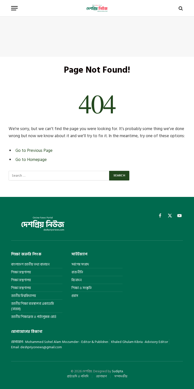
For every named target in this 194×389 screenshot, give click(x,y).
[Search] (180, 8)
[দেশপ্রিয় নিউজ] (97, 8)
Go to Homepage (31, 159)
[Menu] (14, 8)
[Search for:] (59, 175)
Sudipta (117, 371)
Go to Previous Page (34, 150)
